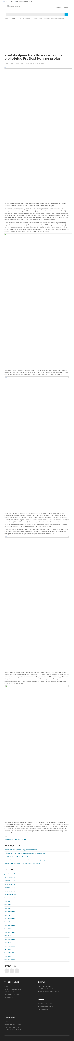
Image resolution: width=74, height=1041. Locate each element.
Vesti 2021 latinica (10, 925)
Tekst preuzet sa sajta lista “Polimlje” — (16, 839)
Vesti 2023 (8, 936)
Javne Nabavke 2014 (10, 874)
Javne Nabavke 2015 (10, 877)
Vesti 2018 (8, 905)
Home (6, 18)
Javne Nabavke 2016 (10, 881)
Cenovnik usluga (9, 992)
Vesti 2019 (15, 18)
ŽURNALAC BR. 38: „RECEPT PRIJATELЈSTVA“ (18, 856)
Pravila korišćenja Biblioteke (13, 989)
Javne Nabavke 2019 (10, 891)
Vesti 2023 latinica (10, 939)
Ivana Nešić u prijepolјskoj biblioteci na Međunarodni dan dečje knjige (25, 860)
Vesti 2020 (8, 915)
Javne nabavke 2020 (10, 894)
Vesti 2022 (8, 929)
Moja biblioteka (9, 997)
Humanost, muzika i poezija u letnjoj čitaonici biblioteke (21, 849)
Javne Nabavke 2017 (10, 884)
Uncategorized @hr (10, 898)
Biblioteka (9, 63)
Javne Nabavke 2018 (10, 887)
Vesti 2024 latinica (10, 946)
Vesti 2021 (8, 922)
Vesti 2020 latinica (10, 918)
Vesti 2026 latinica (10, 960)
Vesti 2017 (8, 901)
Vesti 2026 (8, 956)
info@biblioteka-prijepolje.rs (51, 991)
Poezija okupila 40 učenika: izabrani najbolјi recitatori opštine (22, 863)
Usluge (6, 986)
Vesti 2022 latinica (10, 932)
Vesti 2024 (8, 942)
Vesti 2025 (8, 949)
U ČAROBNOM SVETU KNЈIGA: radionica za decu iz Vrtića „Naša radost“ (25, 853)
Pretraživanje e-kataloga (12, 994)
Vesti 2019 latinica (38, 63)
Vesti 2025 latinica (10, 953)
